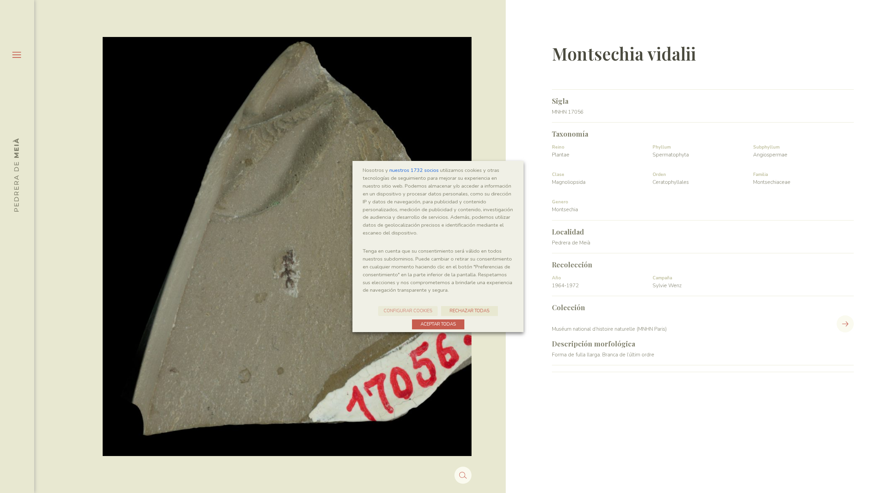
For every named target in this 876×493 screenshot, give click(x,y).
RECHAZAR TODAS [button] (469, 311)
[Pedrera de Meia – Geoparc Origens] (16, 175)
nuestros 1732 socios (414, 170)
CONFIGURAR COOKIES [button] (408, 311)
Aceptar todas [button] (438, 324)
